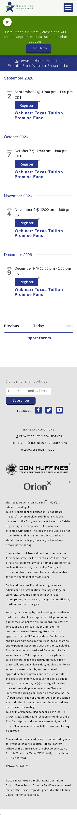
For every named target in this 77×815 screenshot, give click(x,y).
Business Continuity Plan (49, 443)
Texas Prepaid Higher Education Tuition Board (34, 512)
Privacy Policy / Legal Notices (40, 436)
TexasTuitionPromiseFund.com (25, 712)
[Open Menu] (68, 7)
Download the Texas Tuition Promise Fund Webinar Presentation (38, 63)
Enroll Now (38, 48)
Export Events (38, 337)
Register (26, 105)
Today (38, 325)
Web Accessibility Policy (38, 449)
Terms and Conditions (38, 429)
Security (16, 443)
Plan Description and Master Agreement (35, 697)
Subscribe (46, 36)
